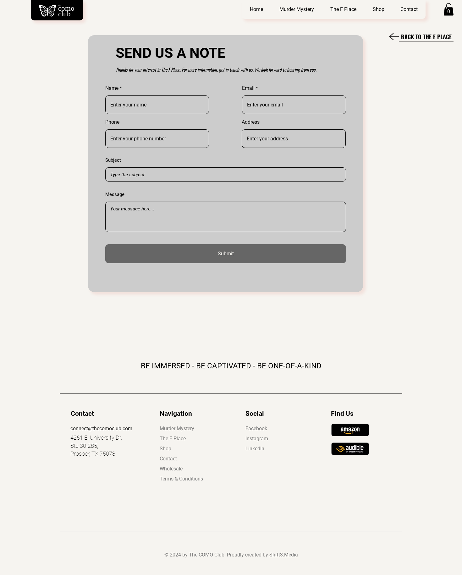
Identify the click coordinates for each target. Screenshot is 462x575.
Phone (112, 122)
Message (114, 194)
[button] (296, 9)
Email (248, 88)
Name (111, 88)
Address (251, 122)
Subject (113, 160)
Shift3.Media (283, 555)
